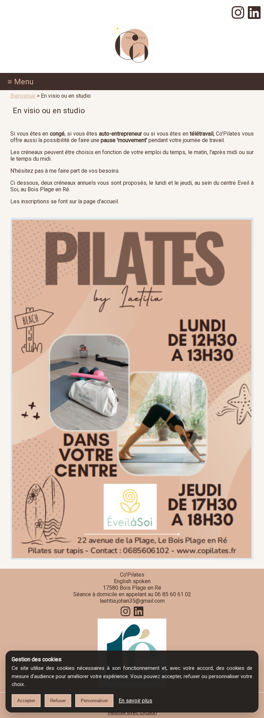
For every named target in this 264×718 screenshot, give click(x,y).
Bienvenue (22, 96)
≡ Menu (21, 81)
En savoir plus (135, 700)
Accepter (26, 700)
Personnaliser (94, 700)
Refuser (58, 700)
